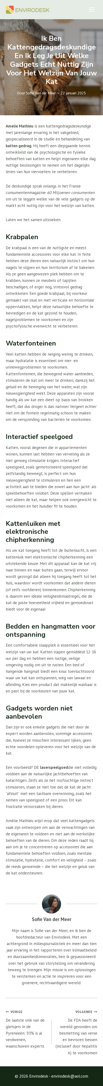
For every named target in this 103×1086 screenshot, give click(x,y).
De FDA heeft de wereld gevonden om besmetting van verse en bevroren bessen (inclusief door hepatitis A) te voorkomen (76, 1033)
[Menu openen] (91, 9)
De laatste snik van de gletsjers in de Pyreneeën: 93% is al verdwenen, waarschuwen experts (25, 1029)
